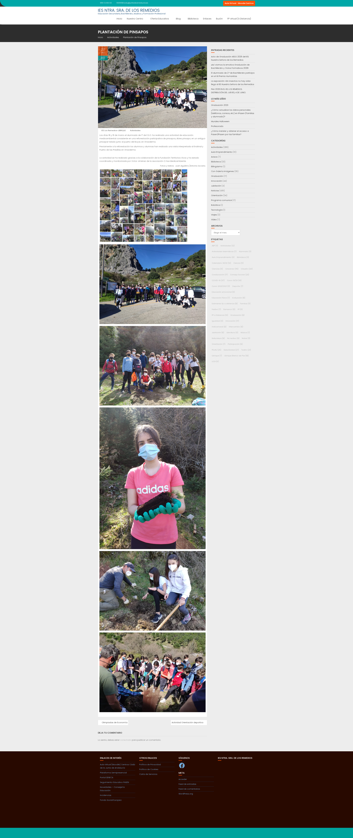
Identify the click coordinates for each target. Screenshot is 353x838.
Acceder (183, 779)
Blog (178, 18)
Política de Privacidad (150, 764)
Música (245, 332)
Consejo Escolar (239, 274)
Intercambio (236, 326)
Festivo (216, 309)
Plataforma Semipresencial (113, 772)
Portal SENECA (106, 777)
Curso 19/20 (234, 280)
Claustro (247, 269)
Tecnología (216, 210)
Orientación (217, 195)
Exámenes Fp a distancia (225, 303)
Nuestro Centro (135, 18)
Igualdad (217, 321)
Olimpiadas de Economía (114, 722)
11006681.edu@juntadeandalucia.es (132, 3)
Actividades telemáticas (224, 251)
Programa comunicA (221, 200)
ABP (215, 245)
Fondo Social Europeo (111, 800)
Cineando (231, 269)
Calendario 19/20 (221, 263)
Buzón (219, 18)
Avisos (214, 156)
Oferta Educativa (159, 18)
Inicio (119, 18)
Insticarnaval (219, 326)
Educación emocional (223, 292)
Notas (246, 338)
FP (240, 309)
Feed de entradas (187, 784)
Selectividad (231, 350)
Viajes (214, 214)
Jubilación (216, 185)
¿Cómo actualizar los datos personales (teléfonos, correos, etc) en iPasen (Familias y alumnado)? (232, 113)
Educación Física (221, 297)
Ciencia (238, 263)
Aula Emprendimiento (221, 152)
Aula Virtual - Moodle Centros (239, 3)
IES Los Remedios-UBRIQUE (113, 130)
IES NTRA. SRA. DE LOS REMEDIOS (129, 10)
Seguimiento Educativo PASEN (114, 782)
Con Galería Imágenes (222, 171)
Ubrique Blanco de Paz (236, 355)
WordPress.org (186, 793)
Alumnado (245, 251)
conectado (125, 740)
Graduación (217, 176)
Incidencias (105, 795)
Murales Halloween (220, 121)
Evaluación (238, 297)
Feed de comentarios (189, 789)
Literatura (232, 332)
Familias (245, 303)
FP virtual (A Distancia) (239, 18)
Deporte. (237, 286)
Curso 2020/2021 (221, 286)
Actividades (135, 130)
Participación (235, 344)
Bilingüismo (216, 166)
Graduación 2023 (219, 105)
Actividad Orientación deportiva (187, 722)
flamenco (229, 309)
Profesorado (217, 126)
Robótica (215, 205)
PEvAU (216, 350)
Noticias (215, 190)
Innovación (216, 181)
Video (214, 219)
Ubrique (217, 355)
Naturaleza (218, 338)
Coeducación (220, 274)
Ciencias (217, 269)
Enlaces (207, 18)
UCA (215, 361)
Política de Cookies (148, 769)
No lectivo (233, 338)
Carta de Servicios (148, 774)
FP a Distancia (220, 315)
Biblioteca (193, 18)
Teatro (246, 350)
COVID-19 (218, 280)
